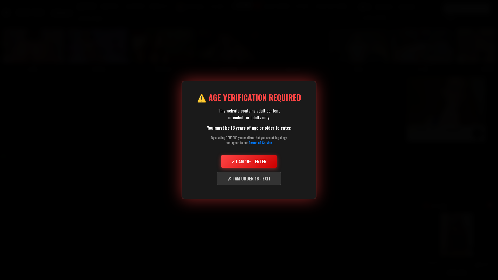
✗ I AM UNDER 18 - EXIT (249, 178)
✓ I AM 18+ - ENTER (249, 161)
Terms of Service (260, 142)
